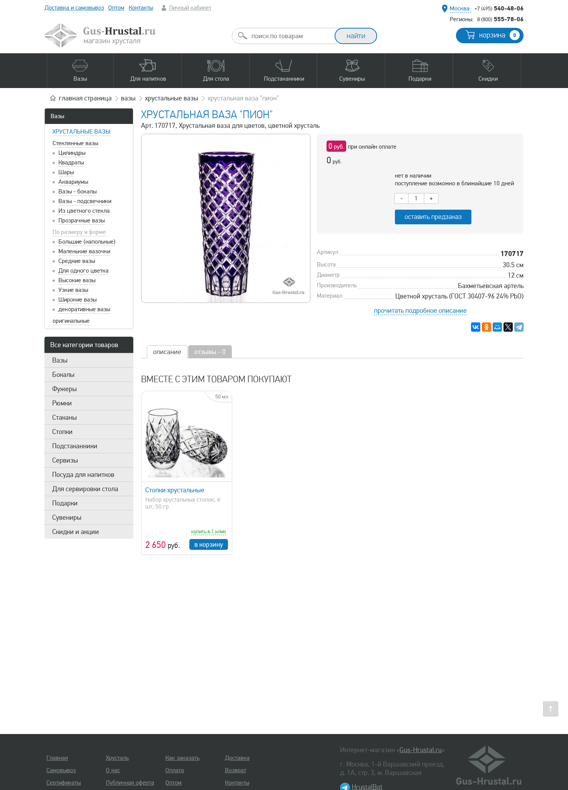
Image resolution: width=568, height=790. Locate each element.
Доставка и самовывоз (74, 8)
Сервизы (65, 460)
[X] (508, 327)
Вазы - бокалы (77, 191)
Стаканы (64, 417)
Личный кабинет (190, 8)
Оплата (174, 770)
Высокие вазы (76, 280)
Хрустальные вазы (82, 132)
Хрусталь (117, 758)
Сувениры (67, 517)
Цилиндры (71, 153)
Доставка (237, 758)
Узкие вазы (73, 290)
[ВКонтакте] (475, 327)
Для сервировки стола (85, 489)
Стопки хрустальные (174, 490)
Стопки (62, 431)
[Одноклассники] (486, 327)
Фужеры (64, 389)
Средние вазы (76, 261)
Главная (57, 758)
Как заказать (182, 758)
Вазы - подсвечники (84, 201)
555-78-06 (500, 19)
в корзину (208, 544)
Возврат (235, 770)
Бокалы (63, 374)
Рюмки (62, 403)
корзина (497, 35)
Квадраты (71, 162)
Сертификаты (63, 783)
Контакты (141, 8)
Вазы (57, 116)
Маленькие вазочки (84, 251)
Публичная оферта (130, 783)
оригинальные (71, 321)
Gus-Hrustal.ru (421, 750)
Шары (66, 172)
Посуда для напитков (83, 474)
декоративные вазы (84, 309)
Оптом (116, 8)
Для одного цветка (83, 271)
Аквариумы (73, 182)
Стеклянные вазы (75, 143)
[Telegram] (519, 327)
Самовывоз (61, 770)
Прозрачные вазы (81, 220)
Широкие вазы (77, 299)
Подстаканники (74, 446)
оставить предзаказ (433, 217)
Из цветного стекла (84, 211)
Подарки (65, 503)
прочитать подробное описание (420, 310)
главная (85, 98)
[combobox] (290, 36)
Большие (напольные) (87, 242)
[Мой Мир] (497, 327)
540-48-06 (499, 8)
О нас (113, 770)
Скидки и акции (75, 531)
